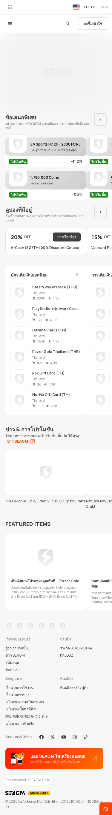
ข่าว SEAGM (15, 655)
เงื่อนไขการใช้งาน (19, 687)
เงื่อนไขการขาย (17, 694)
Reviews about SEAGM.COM (27, 779)
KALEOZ (66, 655)
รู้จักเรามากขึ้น (16, 648)
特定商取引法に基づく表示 (26, 716)
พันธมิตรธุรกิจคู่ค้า (74, 687)
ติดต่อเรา (12, 669)
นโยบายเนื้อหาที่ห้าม (21, 709)
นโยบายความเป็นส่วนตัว (24, 701)
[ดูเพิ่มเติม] (77, 274)
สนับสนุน (12, 662)
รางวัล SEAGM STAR (76, 648)
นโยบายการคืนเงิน (19, 723)
